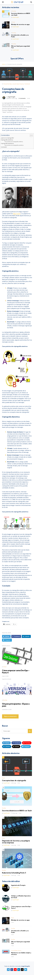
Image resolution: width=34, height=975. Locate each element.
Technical (27, 84)
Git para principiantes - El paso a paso (15, 705)
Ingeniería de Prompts (18, 885)
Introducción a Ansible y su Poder (20, 36)
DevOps (14, 11)
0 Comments (22, 98)
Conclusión (4, 147)
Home (3, 64)
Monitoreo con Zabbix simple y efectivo (21, 953)
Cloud (13, 22)
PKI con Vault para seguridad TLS (20, 47)
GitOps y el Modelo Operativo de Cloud (21, 896)
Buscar (5, 726)
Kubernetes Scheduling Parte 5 (14, 873)
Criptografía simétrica (7, 140)
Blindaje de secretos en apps (20, 24)
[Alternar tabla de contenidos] (30, 135)
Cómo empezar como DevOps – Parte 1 (21, 907)
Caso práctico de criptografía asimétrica (13, 145)
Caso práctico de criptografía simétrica (13, 141)
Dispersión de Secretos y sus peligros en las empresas (16, 842)
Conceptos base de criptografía (14, 780)
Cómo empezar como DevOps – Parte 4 (15, 671)
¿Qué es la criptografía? (7, 138)
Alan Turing (16, 214)
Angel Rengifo (15, 17)
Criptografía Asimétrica (7, 143)
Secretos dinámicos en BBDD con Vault (20, 14)
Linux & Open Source (18, 84)
